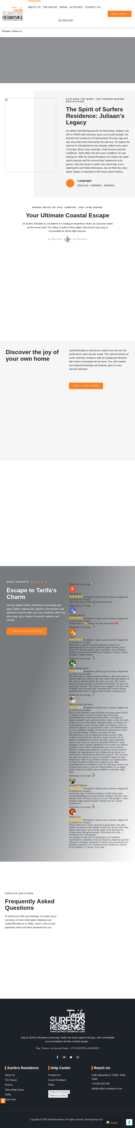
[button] (2, 1100)
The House (50, 7)
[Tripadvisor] (64, 1057)
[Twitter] (71, 1057)
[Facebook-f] (57, 1057)
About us (34, 7)
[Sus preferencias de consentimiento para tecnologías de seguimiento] (129, 1122)
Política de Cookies (58, 1096)
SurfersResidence (78, 350)
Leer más (99, 847)
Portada (6, 31)
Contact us (93, 7)
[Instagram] (77, 1057)
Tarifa (63, 7)
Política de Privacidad (59, 1092)
